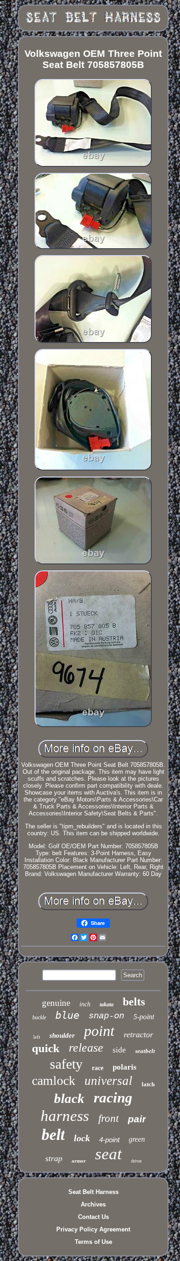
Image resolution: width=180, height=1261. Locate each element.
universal (108, 1081)
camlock (53, 1080)
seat (108, 1154)
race (97, 1068)
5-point (143, 1017)
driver (136, 1160)
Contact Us (93, 1216)
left (36, 1037)
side (119, 1050)
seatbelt (145, 1050)
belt (53, 1134)
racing (113, 1098)
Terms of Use (93, 1241)
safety (66, 1063)
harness (65, 1116)
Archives (93, 1204)
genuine (56, 1003)
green (137, 1139)
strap (53, 1158)
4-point (109, 1140)
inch (84, 1004)
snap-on (106, 1016)
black (69, 1098)
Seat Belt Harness (93, 1191)
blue (67, 1015)
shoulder (62, 1035)
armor (79, 1160)
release (86, 1047)
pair (137, 1119)
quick (46, 1048)
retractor (138, 1034)
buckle (39, 1017)
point (99, 1030)
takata (107, 1004)
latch (148, 1084)
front (108, 1118)
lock (82, 1138)
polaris (125, 1067)
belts (134, 1002)
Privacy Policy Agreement (93, 1229)
